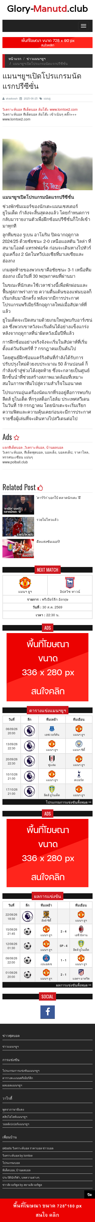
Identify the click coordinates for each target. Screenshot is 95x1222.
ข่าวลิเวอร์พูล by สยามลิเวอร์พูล (22, 1184)
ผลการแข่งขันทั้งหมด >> (73, 984)
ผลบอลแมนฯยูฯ (12, 1085)
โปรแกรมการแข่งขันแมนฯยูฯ (20, 1070)
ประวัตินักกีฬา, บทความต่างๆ (20, 1177)
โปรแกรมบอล (11, 1163)
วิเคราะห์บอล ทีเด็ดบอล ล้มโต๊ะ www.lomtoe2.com (40, 109)
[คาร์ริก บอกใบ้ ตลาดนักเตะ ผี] (19, 505)
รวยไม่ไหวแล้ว (47, 519)
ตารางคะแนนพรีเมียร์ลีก (17, 1078)
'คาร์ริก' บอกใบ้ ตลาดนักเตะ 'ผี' (59, 497)
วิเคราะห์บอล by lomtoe (17, 1155)
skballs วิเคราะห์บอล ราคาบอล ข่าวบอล (27, 1148)
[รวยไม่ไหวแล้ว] (19, 526)
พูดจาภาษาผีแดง (13, 1109)
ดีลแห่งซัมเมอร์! (48, 541)
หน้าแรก (15, 58)
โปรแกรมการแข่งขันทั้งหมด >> (68, 802)
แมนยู (47, 98)
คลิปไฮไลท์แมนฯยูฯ (14, 1116)
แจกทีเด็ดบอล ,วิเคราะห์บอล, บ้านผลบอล (32, 447)
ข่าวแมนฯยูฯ (36, 58)
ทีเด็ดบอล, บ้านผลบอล (16, 1170)
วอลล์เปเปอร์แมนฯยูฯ (15, 1124)
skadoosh (12, 98)
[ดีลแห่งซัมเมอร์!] (19, 548)
